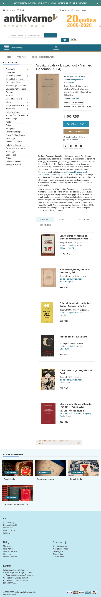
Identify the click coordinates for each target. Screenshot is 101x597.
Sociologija (10, 151)
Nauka (8, 121)
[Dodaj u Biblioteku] (71, 146)
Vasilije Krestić (65, 416)
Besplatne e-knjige (60, 548)
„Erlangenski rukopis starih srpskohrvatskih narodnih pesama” (62, 173)
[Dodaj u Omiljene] (76, 146)
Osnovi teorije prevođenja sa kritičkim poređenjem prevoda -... (75, 237)
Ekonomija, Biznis (13, 82)
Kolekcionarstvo (12, 112)
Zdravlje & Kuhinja (13, 164)
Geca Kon (76, 98)
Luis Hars (63, 315)
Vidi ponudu (11, 473)
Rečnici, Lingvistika (14, 141)
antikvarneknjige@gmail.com (23, 575)
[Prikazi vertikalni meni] (6, 48)
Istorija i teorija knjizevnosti (43, 56)
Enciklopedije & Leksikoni (16, 85)
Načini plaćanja (72, 139)
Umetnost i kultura (13, 161)
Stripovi (9, 158)
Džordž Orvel (65, 382)
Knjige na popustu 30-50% (16, 504)
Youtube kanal (58, 556)
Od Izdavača (64, 219)
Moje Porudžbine (10, 551)
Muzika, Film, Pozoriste (15, 115)
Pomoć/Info (8, 527)
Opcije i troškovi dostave (75, 137)
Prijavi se (66, 10)
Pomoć (76, 10)
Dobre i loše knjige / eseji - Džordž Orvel (76, 372)
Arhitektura (10, 72)
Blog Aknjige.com (59, 546)
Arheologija (10, 69)
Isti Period (45, 225)
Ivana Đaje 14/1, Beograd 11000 (18, 572)
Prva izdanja (9, 479)
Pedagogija (10, 128)
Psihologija (10, 138)
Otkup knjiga (57, 554)
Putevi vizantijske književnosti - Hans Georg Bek (75, 271)
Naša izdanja (11, 118)
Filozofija (9, 95)
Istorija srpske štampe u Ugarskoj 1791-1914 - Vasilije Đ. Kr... (76, 405)
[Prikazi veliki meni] (56, 47)
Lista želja (7, 554)
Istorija (8, 102)
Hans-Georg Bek (67, 281)
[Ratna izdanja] (83, 468)
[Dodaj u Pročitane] (81, 146)
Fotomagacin (57, 551)
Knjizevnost (21, 56)
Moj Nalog (7, 546)
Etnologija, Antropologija (16, 88)
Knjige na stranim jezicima (17, 105)
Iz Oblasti (45, 219)
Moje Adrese (8, 548)
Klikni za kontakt (21, 577)
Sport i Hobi (11, 154)
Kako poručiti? (9, 530)
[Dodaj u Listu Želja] (65, 146)
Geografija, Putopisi (14, 98)
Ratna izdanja (76, 479)
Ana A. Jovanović (67, 247)
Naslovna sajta (9, 522)
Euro (84, 10)
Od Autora (83, 219)
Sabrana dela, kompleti (15, 148)
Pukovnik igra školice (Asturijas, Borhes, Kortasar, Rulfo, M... (75, 304)
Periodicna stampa (13, 131)
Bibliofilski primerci (13, 75)
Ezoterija (9, 92)
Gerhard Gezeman (78, 76)
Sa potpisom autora (45, 479)
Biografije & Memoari (14, 79)
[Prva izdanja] (17, 468)
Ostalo (8, 125)
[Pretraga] (50, 35)
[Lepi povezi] (17, 493)
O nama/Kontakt (10, 525)
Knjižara (6, 533)
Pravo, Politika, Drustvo (15, 135)
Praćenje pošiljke (10, 556)
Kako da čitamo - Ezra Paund (73, 336)
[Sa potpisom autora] (50, 468)
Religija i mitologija (13, 145)
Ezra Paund (64, 348)
